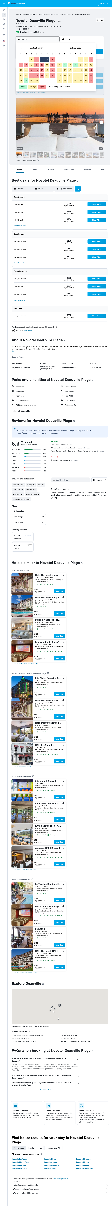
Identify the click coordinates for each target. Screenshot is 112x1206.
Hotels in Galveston (19, 1168)
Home (17, 14)
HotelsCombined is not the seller (25, 1185)
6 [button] (20, 65)
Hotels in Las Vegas (19, 1159)
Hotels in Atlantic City (52, 1165)
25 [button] (47, 75)
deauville (41, 485)
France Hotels (26, 14)
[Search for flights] (4, 10)
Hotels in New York (19, 1165)
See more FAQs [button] (45, 1090)
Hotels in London (82, 1165)
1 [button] (31, 59)
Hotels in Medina (82, 1162)
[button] (3, 3)
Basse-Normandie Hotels (45, 14)
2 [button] (36, 59)
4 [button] (47, 59)
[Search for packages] (4, 24)
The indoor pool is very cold (64, 460)
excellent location (18, 485)
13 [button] (21, 70)
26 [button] (52, 75)
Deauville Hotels (65, 14)
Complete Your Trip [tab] (53, 1148)
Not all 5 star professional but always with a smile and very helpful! (77, 451)
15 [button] (31, 70)
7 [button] (26, 65)
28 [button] (26, 80)
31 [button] (91, 80)
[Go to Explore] (4, 28)
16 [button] (37, 70)
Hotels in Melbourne (83, 1159)
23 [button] (37, 75)
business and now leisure (21, 499)
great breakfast (18, 489)
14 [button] (26, 70)
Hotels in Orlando (50, 1162)
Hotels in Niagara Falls (84, 1168)
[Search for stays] (4, 14)
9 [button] (36, 65)
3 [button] (41, 59)
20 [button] (21, 75)
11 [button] (47, 65)
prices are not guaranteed (60, 1178)
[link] (26, 664)
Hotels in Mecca (50, 1159)
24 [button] (42, 75)
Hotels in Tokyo (50, 1168)
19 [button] (52, 70)
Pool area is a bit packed (63, 445)
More (13, 351)
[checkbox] (23, 536)
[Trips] (4, 35)
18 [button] (47, 70)
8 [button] (31, 65)
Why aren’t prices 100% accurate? (26, 1193)
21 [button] (26, 75)
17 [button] (42, 70)
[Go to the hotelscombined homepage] (16, 3)
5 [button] (52, 59)
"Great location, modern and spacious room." (71, 448)
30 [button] (37, 80)
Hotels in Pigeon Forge (20, 1162)
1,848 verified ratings (36, 32)
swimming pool (18, 494)
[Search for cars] (4, 19)
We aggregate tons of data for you (26, 1189)
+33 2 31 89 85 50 (23, 29)
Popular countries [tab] (35, 1148)
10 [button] (42, 65)
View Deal (59, 591)
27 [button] (21, 80)
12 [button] (52, 65)
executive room (31, 489)
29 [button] (31, 80)
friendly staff (31, 485)
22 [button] (31, 75)
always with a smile (32, 494)
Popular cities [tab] (19, 1148)
